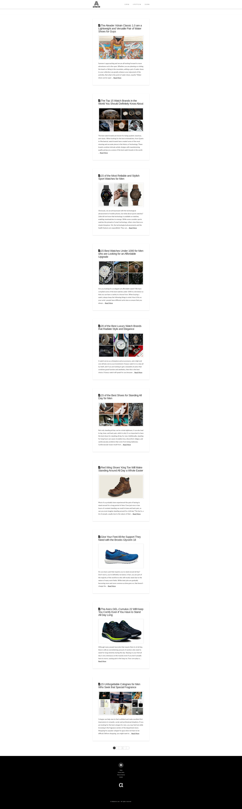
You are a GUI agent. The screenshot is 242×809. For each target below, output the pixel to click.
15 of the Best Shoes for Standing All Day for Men (120, 397)
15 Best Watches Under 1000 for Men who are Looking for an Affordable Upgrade (120, 253)
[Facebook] (121, 765)
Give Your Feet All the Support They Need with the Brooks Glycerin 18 (119, 538)
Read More (117, 78)
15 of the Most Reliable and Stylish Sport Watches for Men (118, 177)
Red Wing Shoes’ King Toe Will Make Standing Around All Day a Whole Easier (120, 469)
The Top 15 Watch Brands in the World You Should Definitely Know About (120, 102)
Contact (121, 777)
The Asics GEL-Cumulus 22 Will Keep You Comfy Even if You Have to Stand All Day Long (120, 612)
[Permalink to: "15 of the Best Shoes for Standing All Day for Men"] (121, 414)
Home (121, 770)
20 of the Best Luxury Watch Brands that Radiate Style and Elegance (119, 327)
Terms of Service (121, 774)
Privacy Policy (121, 772)
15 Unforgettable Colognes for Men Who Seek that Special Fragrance (119, 686)
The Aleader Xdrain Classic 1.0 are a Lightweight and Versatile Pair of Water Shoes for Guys (120, 28)
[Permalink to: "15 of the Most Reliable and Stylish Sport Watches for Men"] (121, 194)
